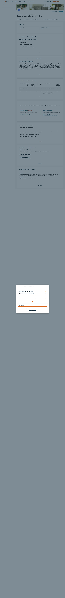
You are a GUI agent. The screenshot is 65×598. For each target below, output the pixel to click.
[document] (32, 299)
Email (19, 304)
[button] (46, 286)
